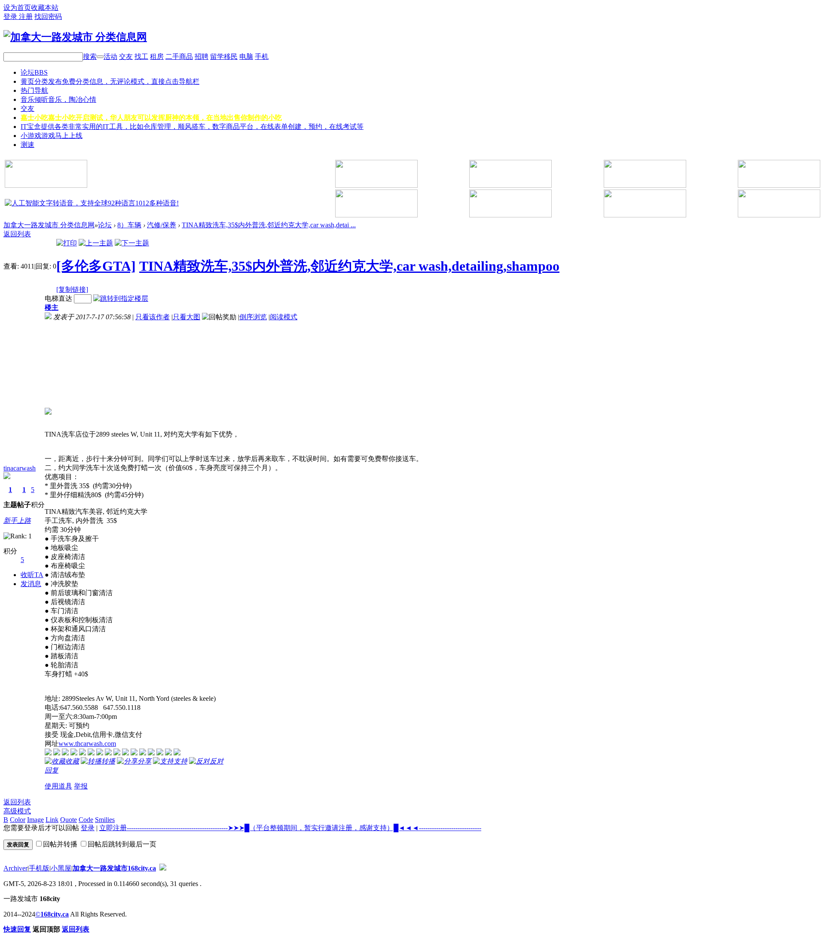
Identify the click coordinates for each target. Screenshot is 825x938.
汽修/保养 (161, 225)
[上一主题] (96, 243)
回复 (51, 770)
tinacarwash (19, 468)
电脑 (246, 56)
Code (86, 819)
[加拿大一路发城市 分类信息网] (75, 37)
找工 (141, 56)
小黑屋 (61, 868)
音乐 (58, 99)
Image (35, 819)
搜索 (90, 56)
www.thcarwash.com (87, 743)
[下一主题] (132, 243)
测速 (27, 144)
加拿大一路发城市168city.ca (114, 868)
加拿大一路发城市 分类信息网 (49, 225)
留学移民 (224, 56)
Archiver (15, 868)
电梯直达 (58, 298)
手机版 (39, 868)
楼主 (51, 307)
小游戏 (51, 135)
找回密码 (48, 16)
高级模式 (17, 811)
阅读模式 (283, 317)
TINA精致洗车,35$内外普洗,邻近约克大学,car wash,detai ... (269, 225)
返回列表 (17, 234)
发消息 (31, 583)
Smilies (105, 819)
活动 (110, 56)
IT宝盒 (192, 126)
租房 (157, 56)
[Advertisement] (92, 365)
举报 (81, 786)
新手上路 (17, 520)
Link (52, 819)
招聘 (201, 56)
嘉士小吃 (151, 117)
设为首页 (17, 7)
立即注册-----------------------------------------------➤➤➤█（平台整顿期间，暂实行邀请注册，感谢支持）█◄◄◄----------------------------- (290, 827)
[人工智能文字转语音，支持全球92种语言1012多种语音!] (92, 203)
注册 (26, 16)
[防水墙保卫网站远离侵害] (162, 868)
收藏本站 (44, 7)
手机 (262, 56)
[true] (100, 56)
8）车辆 (129, 225)
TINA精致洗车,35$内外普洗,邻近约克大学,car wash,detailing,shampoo (349, 266)
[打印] (66, 243)
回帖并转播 (60, 844)
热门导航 (34, 90)
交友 (126, 56)
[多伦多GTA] (96, 266)
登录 (11, 16)
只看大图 (186, 317)
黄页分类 (110, 81)
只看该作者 (152, 317)
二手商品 (179, 56)
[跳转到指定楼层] (120, 298)
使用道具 (58, 786)
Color (17, 819)
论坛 (34, 72)
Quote (68, 819)
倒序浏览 (253, 317)
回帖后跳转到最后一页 (122, 844)
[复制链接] (72, 289)
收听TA (32, 574)
